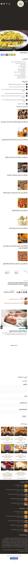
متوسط (16, 282)
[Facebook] (2, 55)
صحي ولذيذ (11, 282)
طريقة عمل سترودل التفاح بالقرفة (17, 498)
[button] (26, 1)
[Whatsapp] (9, 55)
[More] (14, 55)
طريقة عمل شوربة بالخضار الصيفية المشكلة (15, 489)
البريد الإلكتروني (23, 402)
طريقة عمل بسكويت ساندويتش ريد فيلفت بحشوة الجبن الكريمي (7, 475)
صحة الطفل (21, 328)
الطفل (25, 328)
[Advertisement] (14, 19)
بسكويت (7, 472)
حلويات (21, 437)
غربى (19, 437)
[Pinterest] (7, 55)
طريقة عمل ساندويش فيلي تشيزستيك (16, 494)
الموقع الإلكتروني (23, 409)
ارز (8, 282)
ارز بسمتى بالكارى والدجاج (17, 284)
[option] (14, 323)
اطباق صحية (24, 282)
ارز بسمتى (25, 284)
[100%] (20, 435)
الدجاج (9, 284)
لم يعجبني (11, 45)
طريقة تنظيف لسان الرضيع (18, 331)
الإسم (25, 396)
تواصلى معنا (14, 558)
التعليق (25, 384)
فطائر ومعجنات (19, 472)
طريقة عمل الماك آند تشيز (18, 485)
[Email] (12, 55)
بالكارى (25, 285)
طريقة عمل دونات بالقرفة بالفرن (17, 503)
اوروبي (20, 282)
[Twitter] (4, 55)
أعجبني (17, 45)
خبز (23, 472)
